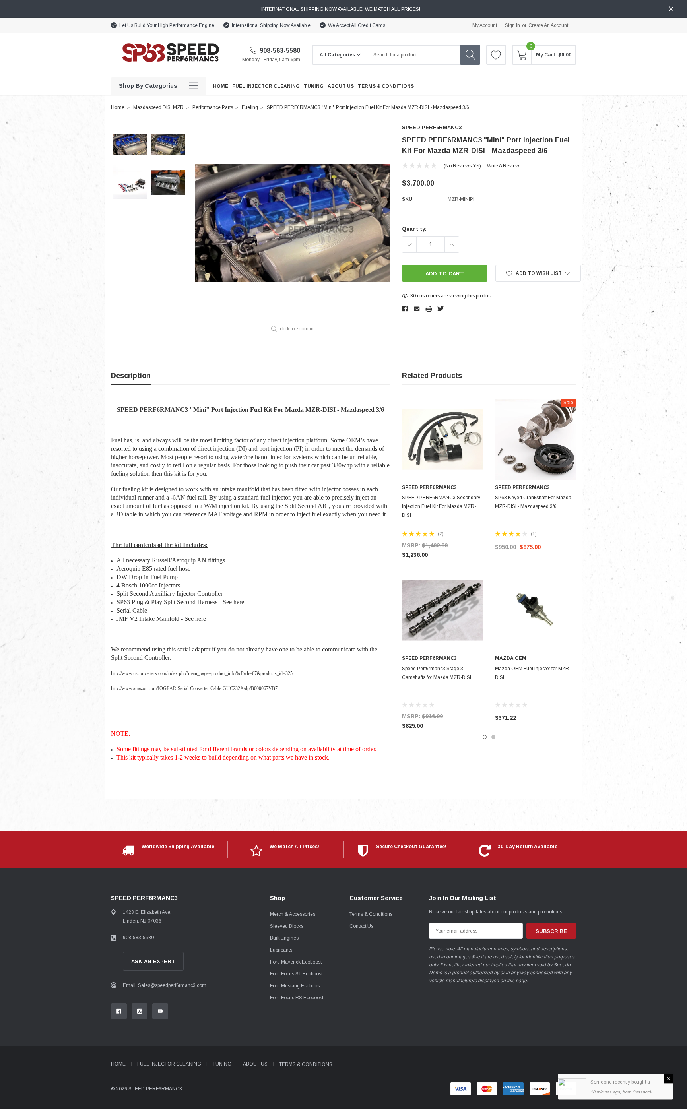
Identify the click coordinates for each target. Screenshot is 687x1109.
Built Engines (284, 938)
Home (117, 107)
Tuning (222, 1064)
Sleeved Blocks (286, 926)
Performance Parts (212, 107)
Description (131, 376)
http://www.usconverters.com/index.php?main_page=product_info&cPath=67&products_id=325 (202, 673)
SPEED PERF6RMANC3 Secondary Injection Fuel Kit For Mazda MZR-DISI (441, 506)
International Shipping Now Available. (272, 25)
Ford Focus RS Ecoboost (296, 997)
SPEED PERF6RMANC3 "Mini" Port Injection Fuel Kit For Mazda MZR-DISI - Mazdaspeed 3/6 (368, 107)
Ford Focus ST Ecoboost (296, 974)
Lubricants (281, 950)
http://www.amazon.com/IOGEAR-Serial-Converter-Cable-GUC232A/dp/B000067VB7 (194, 688)
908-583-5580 (279, 50)
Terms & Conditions (370, 914)
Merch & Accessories (292, 914)
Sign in (512, 25)
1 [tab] (485, 737)
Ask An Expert (153, 961)
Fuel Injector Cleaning (169, 1064)
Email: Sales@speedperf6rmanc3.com (164, 985)
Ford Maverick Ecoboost (296, 962)
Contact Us (361, 926)
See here (233, 602)
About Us (255, 1064)
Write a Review (503, 166)
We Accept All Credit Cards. (357, 25)
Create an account (548, 25)
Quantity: (414, 229)
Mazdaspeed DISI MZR (158, 107)
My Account (484, 25)
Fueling (250, 107)
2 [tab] (493, 737)
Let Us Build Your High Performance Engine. (167, 25)
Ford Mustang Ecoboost (295, 986)
